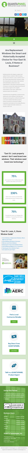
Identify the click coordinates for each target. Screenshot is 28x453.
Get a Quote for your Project (8, 249)
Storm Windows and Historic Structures (11, 241)
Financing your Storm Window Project (10, 248)
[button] (2, 27)
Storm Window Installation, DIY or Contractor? (12, 246)
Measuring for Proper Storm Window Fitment (12, 244)
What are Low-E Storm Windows (9, 243)
